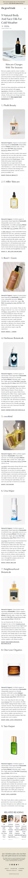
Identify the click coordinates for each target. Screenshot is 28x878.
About (7, 868)
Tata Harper (10, 778)
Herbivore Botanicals (11, 386)
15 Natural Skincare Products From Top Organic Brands (24, 831)
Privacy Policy (12, 870)
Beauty (11, 839)
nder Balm (10, 697)
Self (4, 839)
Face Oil (12, 228)
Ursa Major (4, 541)
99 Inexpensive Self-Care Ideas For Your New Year (5, 831)
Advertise (13, 868)
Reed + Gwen (7, 311)
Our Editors (6, 26)
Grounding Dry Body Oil (11, 303)
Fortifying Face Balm (7, 538)
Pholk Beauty (16, 159)
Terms (20, 870)
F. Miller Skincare (6, 231)
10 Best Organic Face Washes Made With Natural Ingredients (11, 831)
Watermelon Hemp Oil (16, 461)
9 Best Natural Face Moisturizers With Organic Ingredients (19, 830)
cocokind (4, 466)
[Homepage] (8, 8)
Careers (21, 868)
